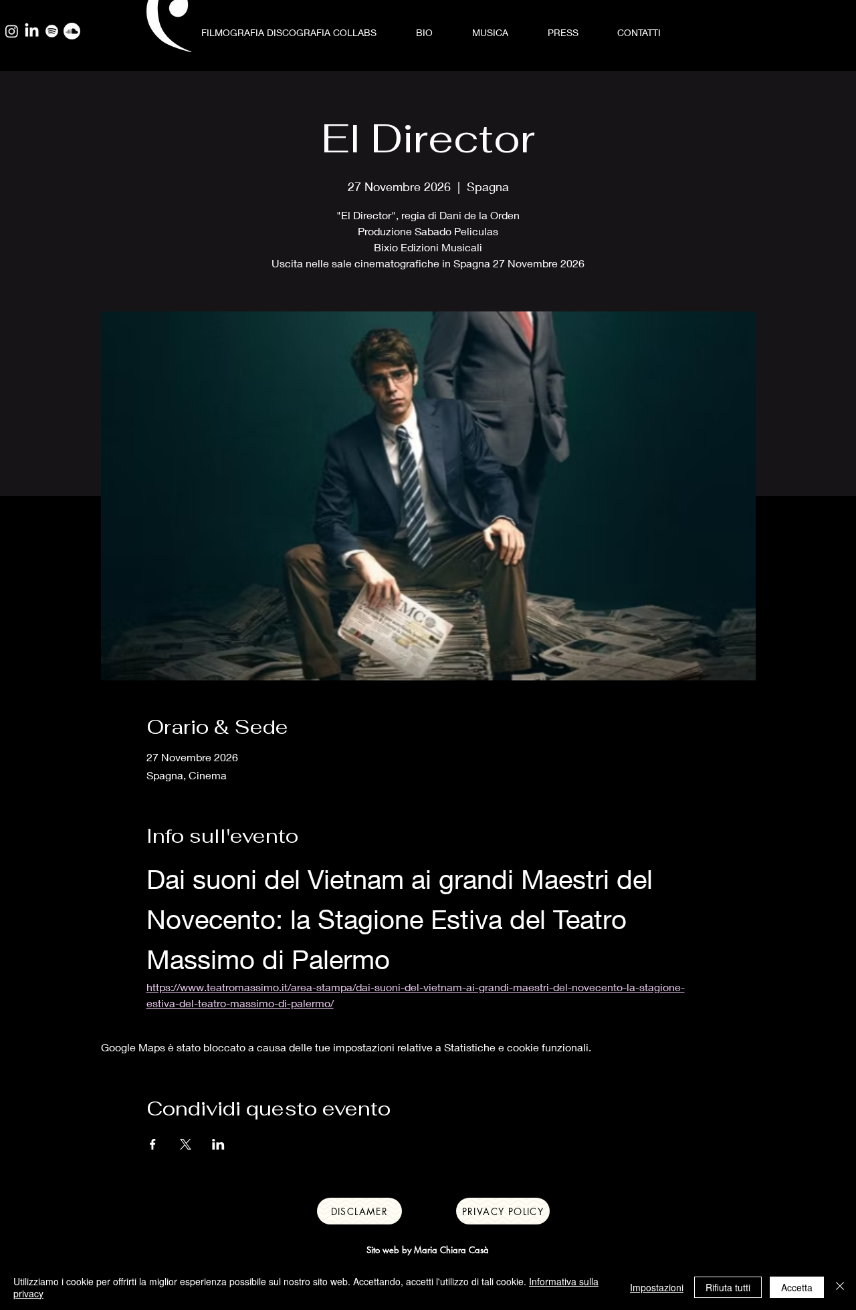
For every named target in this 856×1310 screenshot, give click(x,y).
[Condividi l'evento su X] (185, 1144)
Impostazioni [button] (656, 1287)
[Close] (840, 1287)
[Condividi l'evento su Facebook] (152, 1144)
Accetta (797, 1287)
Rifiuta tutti (728, 1287)
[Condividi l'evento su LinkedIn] (218, 1144)
